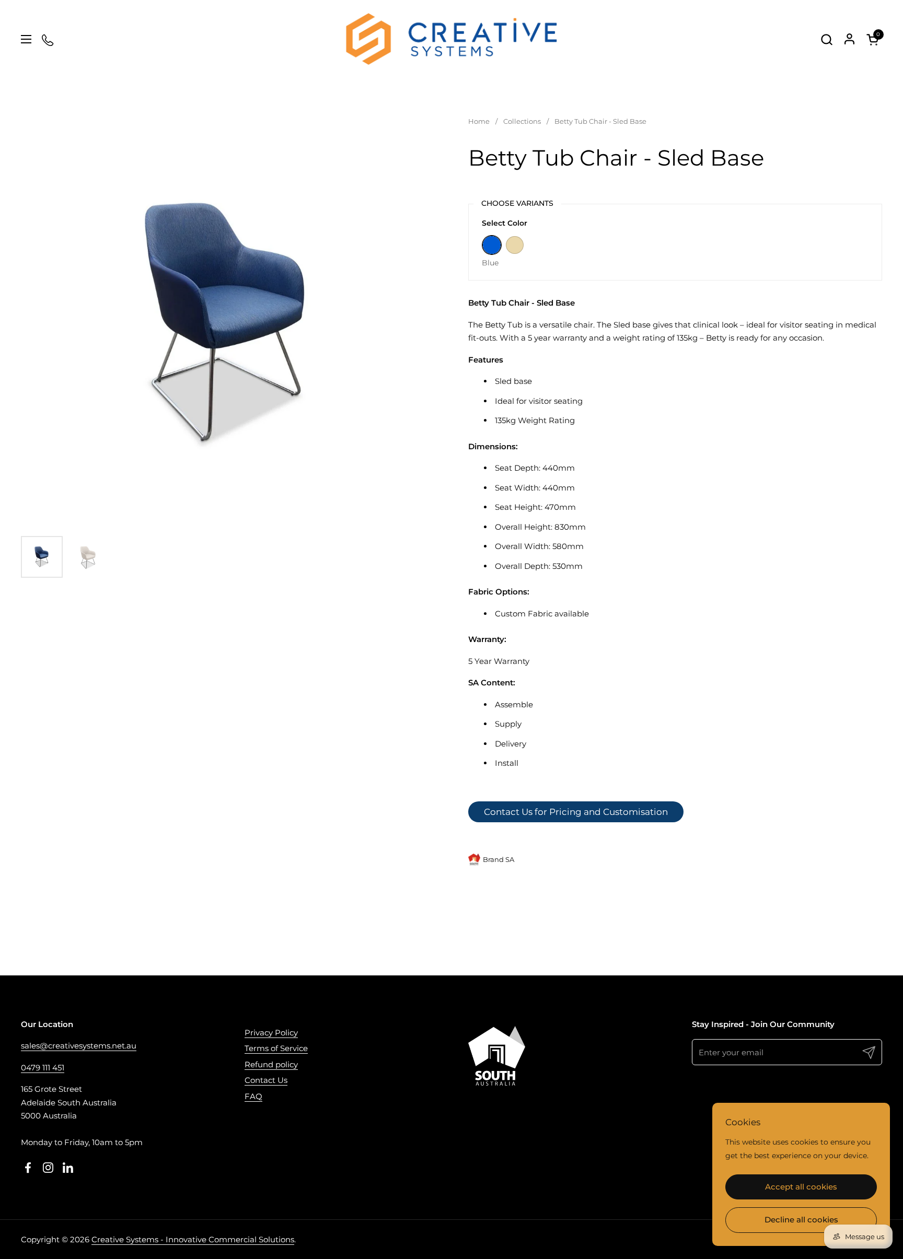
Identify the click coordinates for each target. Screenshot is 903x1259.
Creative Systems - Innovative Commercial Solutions (192, 1239)
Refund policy (271, 1064)
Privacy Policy (271, 1032)
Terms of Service (276, 1048)
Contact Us (266, 1080)
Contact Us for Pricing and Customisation (576, 812)
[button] (826, 39)
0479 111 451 (42, 1068)
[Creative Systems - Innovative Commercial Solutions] (451, 39)
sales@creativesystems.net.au (78, 1046)
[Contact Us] (48, 39)
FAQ (253, 1096)
